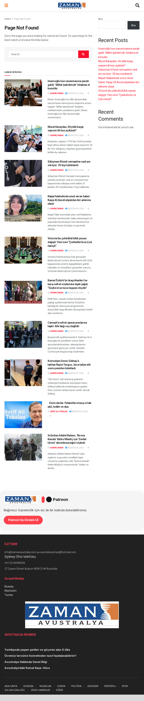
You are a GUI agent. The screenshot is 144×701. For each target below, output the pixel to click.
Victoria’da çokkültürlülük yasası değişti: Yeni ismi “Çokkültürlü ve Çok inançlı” (70, 242)
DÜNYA (61, 686)
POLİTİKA (76, 686)
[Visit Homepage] (72, 5)
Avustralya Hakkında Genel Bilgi (25, 662)
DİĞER (59, 690)
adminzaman (56, 93)
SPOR (125, 686)
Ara (100, 18)
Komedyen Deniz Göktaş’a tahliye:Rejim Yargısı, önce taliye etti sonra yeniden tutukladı (69, 364)
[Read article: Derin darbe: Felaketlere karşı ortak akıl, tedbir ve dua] (23, 414)
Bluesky (9, 586)
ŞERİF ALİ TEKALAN (59, 411)
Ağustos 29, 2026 (75, 93)
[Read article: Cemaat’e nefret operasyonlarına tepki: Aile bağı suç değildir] (23, 334)
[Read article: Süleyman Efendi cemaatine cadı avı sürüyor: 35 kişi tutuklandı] (23, 173)
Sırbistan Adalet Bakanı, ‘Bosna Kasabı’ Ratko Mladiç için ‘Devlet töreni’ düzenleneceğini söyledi (67, 439)
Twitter (8, 594)
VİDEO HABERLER (40, 690)
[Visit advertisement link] (72, 698)
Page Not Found (22, 19)
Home (7, 19)
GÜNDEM (28, 686)
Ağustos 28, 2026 (75, 448)
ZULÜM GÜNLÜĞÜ (14, 690)
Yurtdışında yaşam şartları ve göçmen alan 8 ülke (37, 649)
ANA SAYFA (10, 686)
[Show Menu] (6, 5)
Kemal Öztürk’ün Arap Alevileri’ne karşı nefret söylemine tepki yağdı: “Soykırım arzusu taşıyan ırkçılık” (68, 284)
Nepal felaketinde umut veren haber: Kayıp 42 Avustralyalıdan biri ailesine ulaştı (69, 200)
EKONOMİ (93, 686)
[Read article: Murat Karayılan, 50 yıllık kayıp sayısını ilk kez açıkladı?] (23, 138)
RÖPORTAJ (110, 686)
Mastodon (10, 590)
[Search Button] (137, 5)
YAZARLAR (45, 686)
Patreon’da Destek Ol (23, 520)
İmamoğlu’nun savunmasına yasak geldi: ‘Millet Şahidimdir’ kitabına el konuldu (69, 85)
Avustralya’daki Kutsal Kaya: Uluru (27, 668)
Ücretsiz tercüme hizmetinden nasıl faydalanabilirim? (40, 655)
